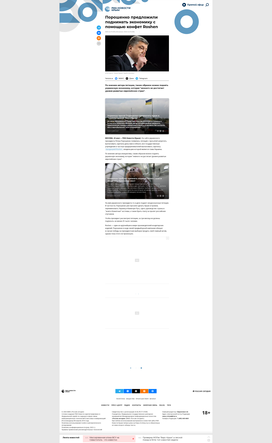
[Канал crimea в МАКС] (153, 391)
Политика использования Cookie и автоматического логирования (81, 424)
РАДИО (127, 405)
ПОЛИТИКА (120, 399)
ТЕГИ (169, 405)
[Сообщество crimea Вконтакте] (128, 391)
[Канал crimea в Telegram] (119, 391)
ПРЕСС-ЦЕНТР (116, 405)
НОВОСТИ (105, 405)
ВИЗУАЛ (153, 399)
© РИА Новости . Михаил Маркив (114, 73)
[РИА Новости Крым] (117, 9)
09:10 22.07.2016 (110, 32)
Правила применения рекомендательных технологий (82, 430)
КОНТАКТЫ (136, 405)
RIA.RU (162, 405)
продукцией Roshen (114, 149)
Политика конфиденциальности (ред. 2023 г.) (78, 427)
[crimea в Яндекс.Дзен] (136, 391)
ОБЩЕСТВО (130, 399)
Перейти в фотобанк (128, 73)
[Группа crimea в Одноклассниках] (144, 391)
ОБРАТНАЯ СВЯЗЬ (150, 405)
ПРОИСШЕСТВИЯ (142, 399)
